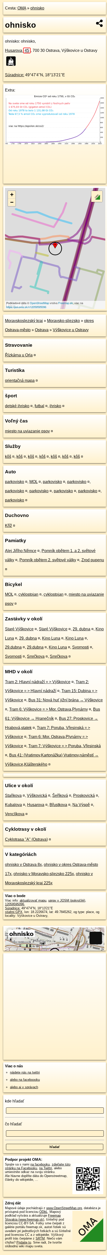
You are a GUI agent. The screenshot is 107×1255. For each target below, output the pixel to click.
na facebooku (40, 1164)
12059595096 (14, 904)
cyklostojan (28, 594)
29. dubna (81, 629)
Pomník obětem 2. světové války (47, 560)
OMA (21, 8)
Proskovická (84, 795)
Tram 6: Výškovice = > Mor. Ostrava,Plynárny (48, 709)
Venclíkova (14, 814)
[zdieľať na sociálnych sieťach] (99, 23)
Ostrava (42, 330)
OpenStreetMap (39, 303)
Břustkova (58, 805)
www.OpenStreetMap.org (64, 1208)
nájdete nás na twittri (25, 1072)
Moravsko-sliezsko (63, 321)
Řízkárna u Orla (19, 355)
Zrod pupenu (92, 560)
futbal (39, 406)
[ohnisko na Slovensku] (12, 61)
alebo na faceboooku (25, 1080)
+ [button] (11, 194)
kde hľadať (14, 1101)
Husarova (17, 50)
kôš (8, 456)
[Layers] (96, 196)
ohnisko (37, 8)
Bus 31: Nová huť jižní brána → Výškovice (65, 700)
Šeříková (60, 795)
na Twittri (45, 1168)
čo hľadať (13, 1124)
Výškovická (37, 795)
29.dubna (13, 647)
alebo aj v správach (24, 1087)
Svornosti (80, 647)
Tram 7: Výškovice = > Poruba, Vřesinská (64, 746)
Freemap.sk (65, 303)
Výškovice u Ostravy (71, 330)
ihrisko (55, 406)
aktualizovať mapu (33, 900)
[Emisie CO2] (54, 143)
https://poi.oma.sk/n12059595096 (26, 307)
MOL (33, 482)
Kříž (8, 525)
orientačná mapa (20, 380)
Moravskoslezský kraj (24, 321)
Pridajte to (23, 1242)
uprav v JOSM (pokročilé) (66, 900)
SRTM (40, 1238)
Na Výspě (81, 805)
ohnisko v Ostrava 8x (23, 864)
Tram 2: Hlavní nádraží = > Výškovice (37, 682)
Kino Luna (51, 638)
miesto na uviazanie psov (27, 431)
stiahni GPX (13, 912)
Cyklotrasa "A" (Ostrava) (26, 839)
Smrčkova (36, 656)
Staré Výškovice (19, 629)
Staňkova (13, 795)
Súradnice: (14, 75)
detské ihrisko (17, 406)
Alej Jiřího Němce (20, 551)
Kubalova (13, 805)
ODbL (43, 1212)
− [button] (11, 202)
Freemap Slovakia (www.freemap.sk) (33, 1217)
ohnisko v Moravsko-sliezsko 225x (43, 874)
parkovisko (14, 482)
